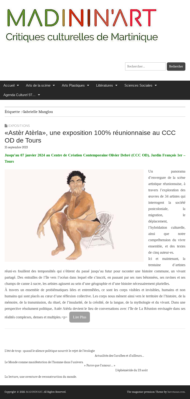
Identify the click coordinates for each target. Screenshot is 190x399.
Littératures (104, 85)
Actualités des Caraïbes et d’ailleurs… (119, 356)
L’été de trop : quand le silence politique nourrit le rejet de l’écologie (50, 351)
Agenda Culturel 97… (19, 95)
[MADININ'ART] (82, 22)
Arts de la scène (38, 85)
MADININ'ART (34, 391)
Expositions (19, 126)
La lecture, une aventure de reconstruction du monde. (41, 377)
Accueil (9, 85)
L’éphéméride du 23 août (131, 370)
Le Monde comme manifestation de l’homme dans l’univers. (44, 362)
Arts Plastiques (73, 85)
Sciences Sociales (138, 85)
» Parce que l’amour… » (99, 365)
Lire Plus (79, 317)
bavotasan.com (176, 391)
